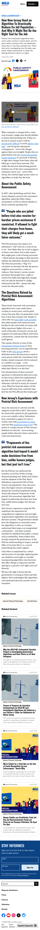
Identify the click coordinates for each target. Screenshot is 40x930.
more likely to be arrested (25, 319)
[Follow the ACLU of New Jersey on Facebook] (3, 915)
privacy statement (23, 875)
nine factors (17, 351)
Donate (4, 909)
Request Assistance (10, 890)
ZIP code (5, 866)
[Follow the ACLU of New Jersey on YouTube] (8, 915)
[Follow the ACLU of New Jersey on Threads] (19, 915)
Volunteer (6, 904)
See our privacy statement (10, 127)
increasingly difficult (10, 143)
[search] (36, 884)
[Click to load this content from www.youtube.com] (20, 112)
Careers (5, 900)
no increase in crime (26, 421)
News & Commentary (10, 15)
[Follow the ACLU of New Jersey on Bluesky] (24, 915)
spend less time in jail (23, 424)
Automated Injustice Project (14, 346)
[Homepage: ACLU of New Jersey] (8, 4)
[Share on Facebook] (13, 61)
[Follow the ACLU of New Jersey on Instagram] (14, 915)
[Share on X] (17, 61)
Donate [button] (31, 4)
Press (4, 895)
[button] (21, 61)
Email (4, 858)
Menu (22, 4)
